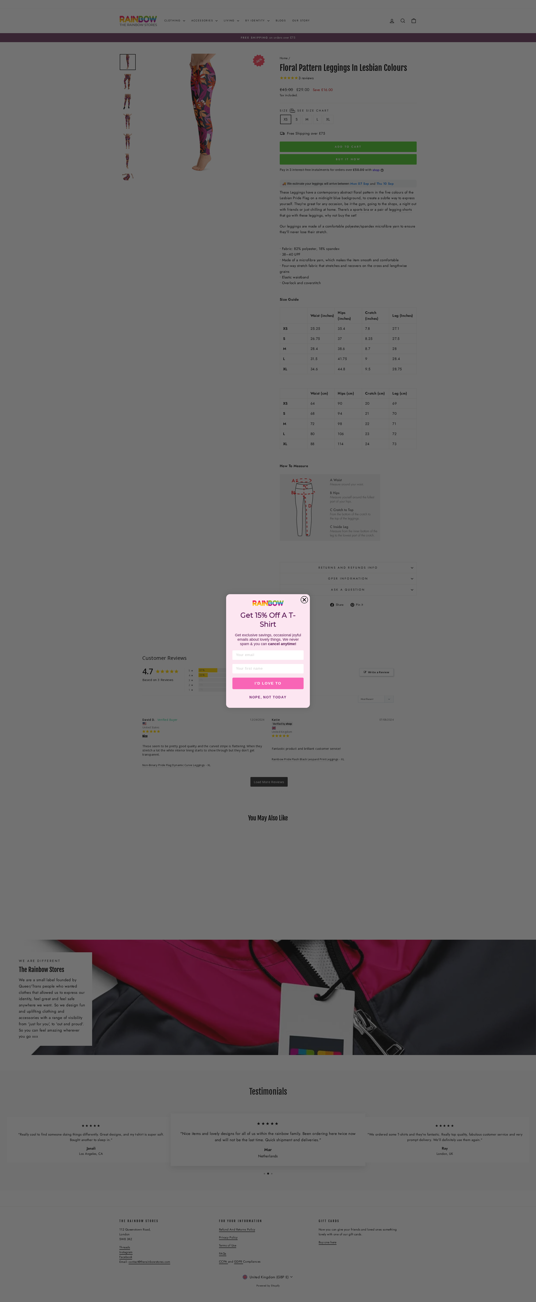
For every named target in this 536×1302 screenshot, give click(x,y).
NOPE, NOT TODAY (268, 697)
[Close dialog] (304, 599)
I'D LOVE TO (268, 683)
